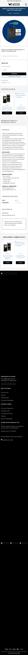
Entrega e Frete (5, 411)
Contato (3, 395)
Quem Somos (4, 392)
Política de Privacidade (7, 400)
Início (10, 13)
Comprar (14, 73)
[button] (2, 4)
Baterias (16, 13)
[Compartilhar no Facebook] (5, 384)
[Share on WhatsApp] (2, 384)
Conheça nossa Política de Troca (10, 56)
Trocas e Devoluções (6, 413)
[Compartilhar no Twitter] (7, 384)
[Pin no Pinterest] (12, 384)
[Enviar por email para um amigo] (9, 384)
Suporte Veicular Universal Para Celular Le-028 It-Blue (21, 108)
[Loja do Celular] (14, 4)
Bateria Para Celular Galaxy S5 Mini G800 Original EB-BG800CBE (7, 108)
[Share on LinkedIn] (14, 384)
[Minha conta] (22, 4)
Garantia (3, 416)
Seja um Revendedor (7, 418)
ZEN (19, 653)
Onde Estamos (5, 397)
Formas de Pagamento (7, 408)
